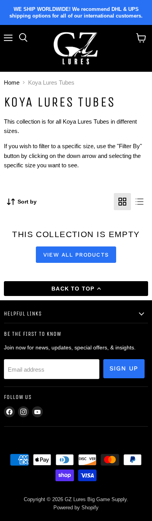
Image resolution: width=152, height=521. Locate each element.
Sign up (124, 368)
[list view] (139, 201)
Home (11, 82)
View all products (76, 255)
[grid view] (122, 201)
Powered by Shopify (76, 507)
